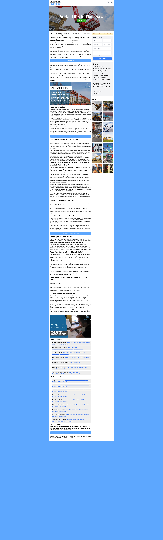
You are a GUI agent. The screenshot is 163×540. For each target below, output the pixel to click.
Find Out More (96, 93)
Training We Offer (97, 89)
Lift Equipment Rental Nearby (100, 77)
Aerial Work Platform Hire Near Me (101, 75)
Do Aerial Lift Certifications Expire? (101, 87)
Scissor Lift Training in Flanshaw (101, 73)
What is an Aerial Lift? (98, 66)
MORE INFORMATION (70, 136)
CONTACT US (71, 60)
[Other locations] (108, 3)
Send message (102, 58)
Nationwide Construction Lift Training (102, 68)
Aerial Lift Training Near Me (99, 71)
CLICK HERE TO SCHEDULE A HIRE (71, 433)
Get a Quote (81, 20)
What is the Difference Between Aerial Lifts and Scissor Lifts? (102, 83)
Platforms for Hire (97, 91)
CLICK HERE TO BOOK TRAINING (71, 233)
